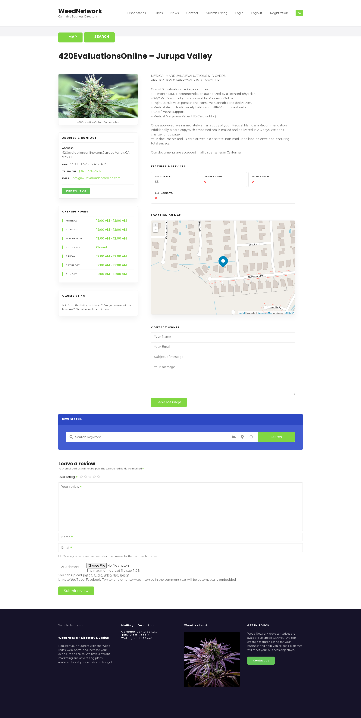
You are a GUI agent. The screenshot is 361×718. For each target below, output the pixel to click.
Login (239, 13)
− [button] (156, 230)
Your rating (67, 477)
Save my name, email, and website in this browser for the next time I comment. (111, 556)
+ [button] (156, 225)
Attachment (70, 567)
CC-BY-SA (289, 312)
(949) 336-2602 (90, 171)
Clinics (158, 13)
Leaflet (242, 312)
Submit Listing (217, 13)
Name (64, 537)
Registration (279, 13)
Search (276, 437)
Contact (192, 13)
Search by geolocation (251, 437)
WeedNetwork (80, 11)
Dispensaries (136, 13)
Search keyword (71, 437)
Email (64, 548)
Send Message (169, 402)
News (174, 13)
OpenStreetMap (265, 312)
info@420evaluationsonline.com (96, 178)
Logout (256, 13)
